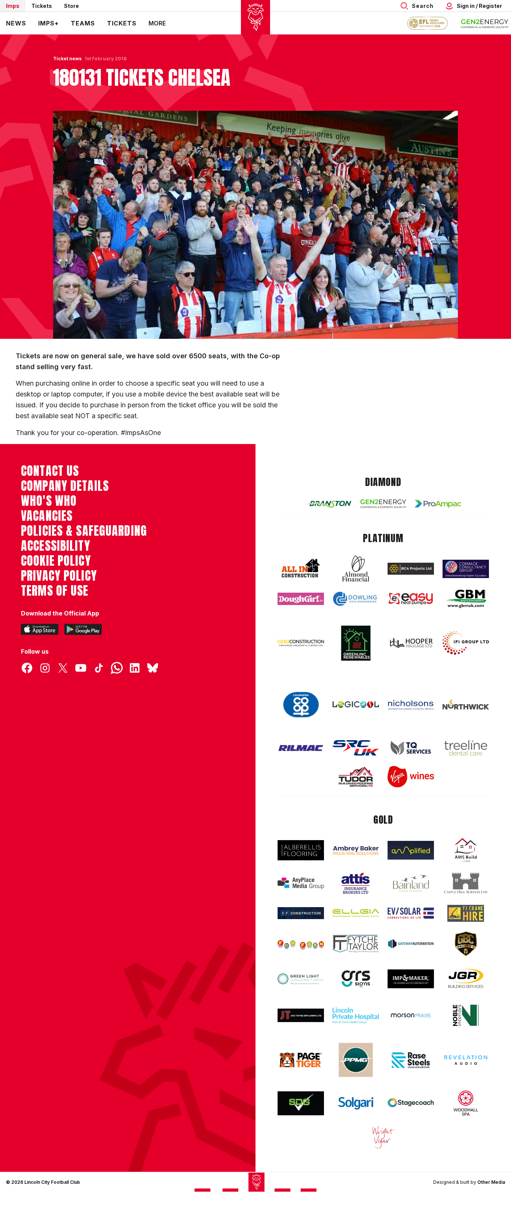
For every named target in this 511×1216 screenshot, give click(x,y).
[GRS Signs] (356, 978)
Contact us (50, 471)
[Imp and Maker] (411, 978)
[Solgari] (356, 1103)
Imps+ (48, 23)
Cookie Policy (56, 561)
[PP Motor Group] (356, 1060)
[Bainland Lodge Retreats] (411, 883)
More (157, 23)
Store (71, 6)
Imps (12, 6)
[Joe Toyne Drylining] (301, 1015)
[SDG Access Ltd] (301, 1103)
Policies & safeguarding (84, 531)
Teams (83, 23)
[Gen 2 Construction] (301, 643)
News (16, 23)
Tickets (41, 6)
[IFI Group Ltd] (466, 643)
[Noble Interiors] (466, 1015)
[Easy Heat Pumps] (411, 598)
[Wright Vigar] (383, 1137)
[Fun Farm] (301, 943)
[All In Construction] (301, 569)
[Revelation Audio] (466, 1060)
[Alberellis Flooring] (301, 850)
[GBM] (466, 599)
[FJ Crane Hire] (466, 913)
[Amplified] (411, 850)
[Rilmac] (301, 748)
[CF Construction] (301, 913)
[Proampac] (438, 504)
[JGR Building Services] (466, 979)
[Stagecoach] (411, 1103)
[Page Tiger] (301, 1060)
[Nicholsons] (411, 704)
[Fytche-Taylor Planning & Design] (356, 944)
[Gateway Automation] (411, 943)
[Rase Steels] (411, 1060)
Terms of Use (55, 591)
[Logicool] (356, 704)
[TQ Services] (411, 747)
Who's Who (49, 501)
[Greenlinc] (356, 643)
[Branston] (328, 503)
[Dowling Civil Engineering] (356, 598)
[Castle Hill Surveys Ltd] (466, 883)
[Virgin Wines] (411, 776)
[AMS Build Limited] (466, 850)
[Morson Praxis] (411, 1015)
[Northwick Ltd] (466, 704)
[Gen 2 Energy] (383, 503)
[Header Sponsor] (485, 23)
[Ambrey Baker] (356, 850)
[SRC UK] (356, 748)
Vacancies (47, 516)
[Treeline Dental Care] (466, 748)
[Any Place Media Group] (301, 883)
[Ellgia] (356, 913)
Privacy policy (59, 576)
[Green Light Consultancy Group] (301, 978)
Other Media (491, 1182)
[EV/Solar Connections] (411, 913)
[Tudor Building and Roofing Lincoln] (356, 776)
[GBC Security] (466, 944)
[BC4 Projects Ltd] (411, 569)
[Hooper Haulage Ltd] (411, 643)
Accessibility (55, 546)
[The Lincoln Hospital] (356, 1015)
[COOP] (301, 705)
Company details (65, 486)
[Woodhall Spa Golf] (466, 1103)
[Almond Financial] (356, 569)
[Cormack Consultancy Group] (466, 569)
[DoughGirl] (301, 599)
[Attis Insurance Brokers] (356, 883)
